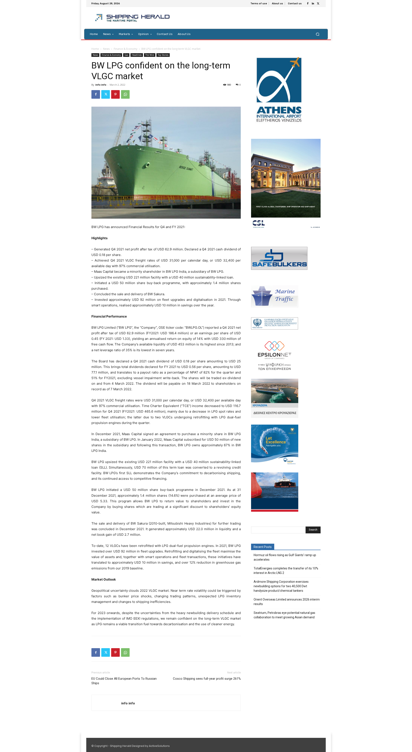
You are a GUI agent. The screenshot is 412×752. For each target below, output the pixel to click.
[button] (317, 34)
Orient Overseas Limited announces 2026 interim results (287, 602)
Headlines (137, 54)
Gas (126, 54)
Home (95, 49)
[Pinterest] (115, 94)
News (106, 49)
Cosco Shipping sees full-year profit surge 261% (207, 679)
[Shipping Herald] (133, 17)
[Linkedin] (312, 3)
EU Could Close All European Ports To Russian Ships (124, 681)
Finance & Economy (125, 49)
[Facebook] (307, 3)
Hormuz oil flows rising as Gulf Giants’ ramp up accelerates (285, 557)
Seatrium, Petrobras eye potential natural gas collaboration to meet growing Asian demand (284, 615)
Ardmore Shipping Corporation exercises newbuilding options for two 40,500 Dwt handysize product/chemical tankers (281, 586)
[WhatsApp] (125, 94)
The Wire (149, 54)
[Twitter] (318, 3)
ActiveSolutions (159, 745)
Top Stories (163, 54)
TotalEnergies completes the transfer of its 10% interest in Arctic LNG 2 (286, 571)
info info (100, 84)
